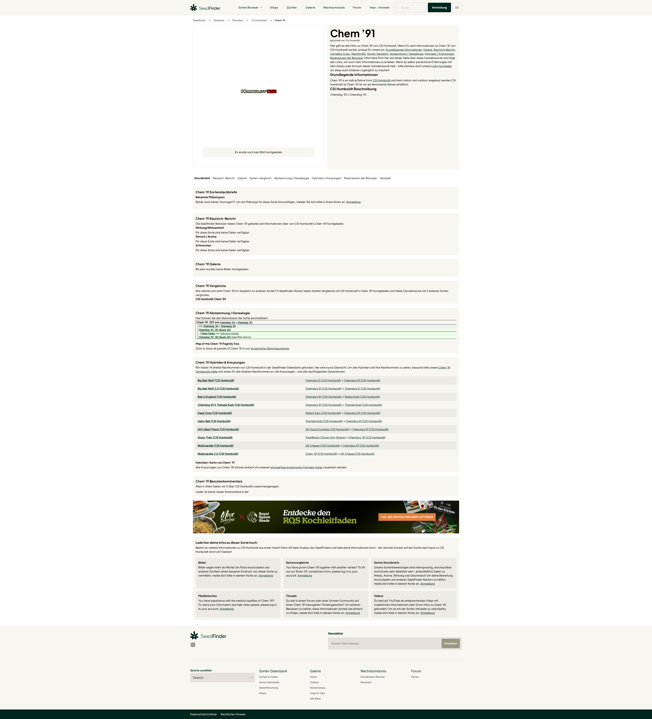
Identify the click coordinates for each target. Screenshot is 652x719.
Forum (357, 7)
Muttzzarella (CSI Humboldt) (216, 445)
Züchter (292, 7)
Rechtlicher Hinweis (233, 714)
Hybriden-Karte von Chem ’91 (215, 462)
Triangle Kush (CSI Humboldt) (363, 405)
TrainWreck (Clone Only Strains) (325, 437)
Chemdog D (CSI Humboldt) (323, 380)
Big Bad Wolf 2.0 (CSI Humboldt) (218, 388)
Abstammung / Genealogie (406, 54)
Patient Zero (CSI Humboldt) (323, 413)
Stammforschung (268, 687)
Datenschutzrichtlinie (203, 714)
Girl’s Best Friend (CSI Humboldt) (218, 429)
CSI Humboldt (259, 20)
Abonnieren (450, 643)
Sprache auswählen (201, 670)
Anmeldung (439, 7)
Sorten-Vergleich (377, 54)
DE (457, 7)
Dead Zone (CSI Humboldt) (215, 413)
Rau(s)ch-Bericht (444, 49)
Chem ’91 (280, 20)
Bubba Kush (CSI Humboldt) (362, 396)
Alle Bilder (315, 698)
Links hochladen (441, 66)
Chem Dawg (208, 333)
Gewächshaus (317, 687)
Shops (274, 7)
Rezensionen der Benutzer (346, 58)
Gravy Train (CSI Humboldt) (215, 437)
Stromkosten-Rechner (372, 676)
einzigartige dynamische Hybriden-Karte (296, 467)
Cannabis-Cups (340, 54)
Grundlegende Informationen (404, 49)
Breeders (237, 20)
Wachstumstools (334, 7)
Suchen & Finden (268, 676)
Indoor (313, 676)
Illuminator (366, 682)
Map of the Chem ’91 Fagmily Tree (217, 343)
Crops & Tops (317, 693)
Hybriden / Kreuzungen (439, 54)
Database (219, 20)
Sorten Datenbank (269, 682)
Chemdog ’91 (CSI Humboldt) (367, 437)
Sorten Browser (248, 7)
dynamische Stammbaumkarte (270, 348)
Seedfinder (199, 20)
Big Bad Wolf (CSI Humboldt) (216, 380)
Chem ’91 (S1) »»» (208, 322)
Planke (415, 676)
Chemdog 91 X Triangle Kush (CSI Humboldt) (226, 405)
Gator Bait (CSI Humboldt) (214, 421)
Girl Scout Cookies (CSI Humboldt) (327, 429)
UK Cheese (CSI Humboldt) (322, 445)
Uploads (385, 178)
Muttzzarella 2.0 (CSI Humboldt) (218, 453)
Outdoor (314, 682)
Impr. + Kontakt (380, 7)
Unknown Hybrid (229, 333)
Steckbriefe (358, 54)
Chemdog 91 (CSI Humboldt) (362, 380)
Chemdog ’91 (227, 322)
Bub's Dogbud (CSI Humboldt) (217, 396)
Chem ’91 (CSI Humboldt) (321, 453)
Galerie (310, 7)
